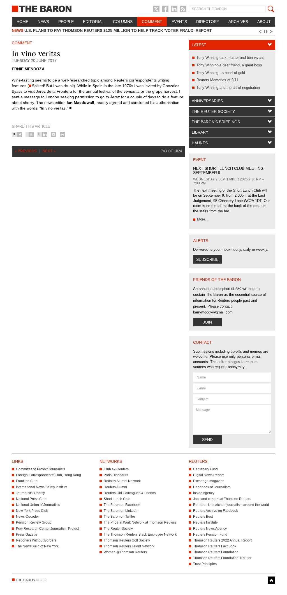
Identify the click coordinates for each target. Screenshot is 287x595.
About (264, 21)
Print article (62, 134)
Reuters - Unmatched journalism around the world (231, 505)
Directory (207, 21)
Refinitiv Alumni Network (122, 481)
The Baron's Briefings (216, 122)
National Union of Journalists (38, 505)
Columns (123, 21)
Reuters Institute (205, 522)
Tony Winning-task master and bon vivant (230, 57)
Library (200, 132)
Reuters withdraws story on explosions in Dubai (73, 32)
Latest (199, 45)
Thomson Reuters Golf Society (127, 540)
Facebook (165, 9)
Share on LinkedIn (44, 134)
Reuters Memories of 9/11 (217, 80)
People (66, 21)
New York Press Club (32, 511)
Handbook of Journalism (211, 487)
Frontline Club (27, 481)
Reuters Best (203, 517)
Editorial (93, 21)
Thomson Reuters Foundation (216, 552)
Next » (49, 151)
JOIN (207, 322)
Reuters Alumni (115, 487)
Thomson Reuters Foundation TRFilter (222, 558)
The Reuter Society (213, 111)
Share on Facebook (19, 134)
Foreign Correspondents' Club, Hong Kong (48, 475)
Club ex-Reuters (116, 469)
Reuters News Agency (210, 529)
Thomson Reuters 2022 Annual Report (222, 540)
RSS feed (183, 9)
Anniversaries (207, 101)
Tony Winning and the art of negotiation (228, 87)
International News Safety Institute (42, 487)
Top (271, 580)
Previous (260, 32)
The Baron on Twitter (119, 517)
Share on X (31, 134)
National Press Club (31, 499)
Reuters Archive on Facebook (215, 511)
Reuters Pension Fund (210, 534)
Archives (238, 21)
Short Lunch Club (117, 499)
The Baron (53, 8)
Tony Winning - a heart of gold (220, 73)
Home (22, 21)
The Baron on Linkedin (121, 511)
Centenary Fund (205, 469)
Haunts (200, 143)
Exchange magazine (208, 481)
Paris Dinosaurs (116, 475)
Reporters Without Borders (36, 540)
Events (179, 21)
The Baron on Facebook (122, 505)
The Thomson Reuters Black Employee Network (140, 534)
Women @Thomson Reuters (125, 552)
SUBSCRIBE (207, 259)
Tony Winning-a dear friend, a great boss (229, 65)
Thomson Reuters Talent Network (129, 546)
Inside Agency (203, 493)
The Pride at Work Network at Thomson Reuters (140, 522)
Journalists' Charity (30, 493)
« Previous (26, 151)
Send (207, 439)
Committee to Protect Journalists (40, 469)
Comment (152, 21)
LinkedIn (174, 9)
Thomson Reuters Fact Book (214, 546)
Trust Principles (205, 564)
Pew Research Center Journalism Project (47, 529)
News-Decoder (27, 517)
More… (203, 219)
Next (272, 32)
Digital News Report (208, 475)
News (43, 21)
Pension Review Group (33, 522)
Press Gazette (26, 534)
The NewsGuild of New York (37, 546)
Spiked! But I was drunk (53, 85)
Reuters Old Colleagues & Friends (130, 493)
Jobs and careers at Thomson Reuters (222, 499)
